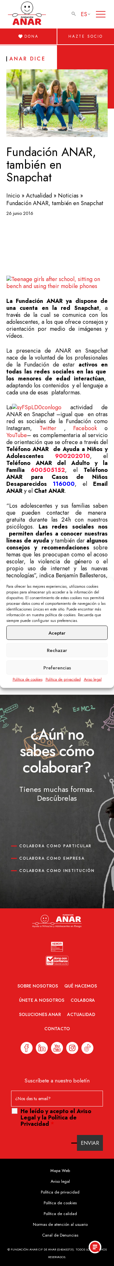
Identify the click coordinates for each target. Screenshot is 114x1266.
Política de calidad (60, 1214)
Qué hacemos (80, 986)
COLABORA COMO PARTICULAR (55, 846)
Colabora (83, 1000)
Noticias (68, 195)
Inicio (13, 195)
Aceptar (57, 632)
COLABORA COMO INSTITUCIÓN (57, 871)
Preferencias (57, 667)
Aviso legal (93, 679)
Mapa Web (60, 1171)
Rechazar (57, 650)
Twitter (48, 428)
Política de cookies (27, 679)
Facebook (85, 428)
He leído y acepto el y (56, 1117)
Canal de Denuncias (60, 1235)
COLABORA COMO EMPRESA (52, 858)
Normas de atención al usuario (60, 1224)
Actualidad (39, 195)
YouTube (16, 435)
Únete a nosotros (41, 1000)
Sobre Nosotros (37, 986)
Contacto (57, 1028)
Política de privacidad (63, 679)
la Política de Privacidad (49, 1120)
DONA (31, 36)
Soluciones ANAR (40, 1014)
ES (84, 14)
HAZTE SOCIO (85, 36)
